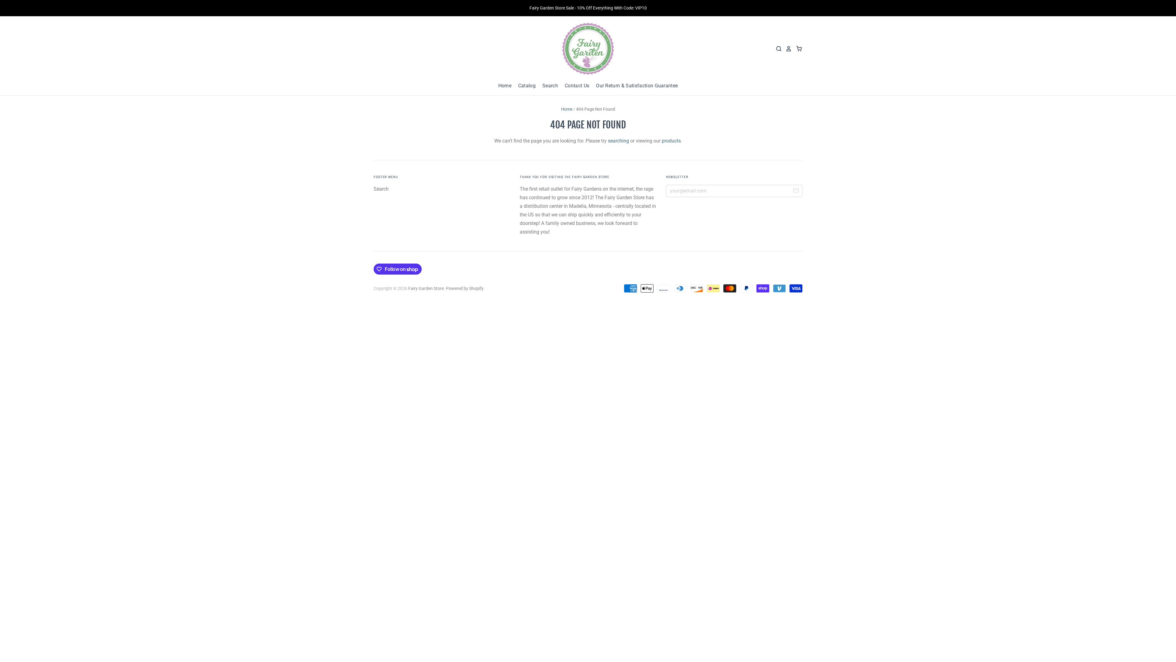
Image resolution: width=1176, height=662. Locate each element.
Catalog (527, 86)
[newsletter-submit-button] (796, 191)
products (671, 141)
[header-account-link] (787, 49)
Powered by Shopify (464, 288)
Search (550, 86)
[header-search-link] (777, 49)
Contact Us (577, 86)
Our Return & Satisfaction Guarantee (637, 86)
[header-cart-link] (797, 49)
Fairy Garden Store (426, 288)
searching (618, 141)
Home (504, 86)
